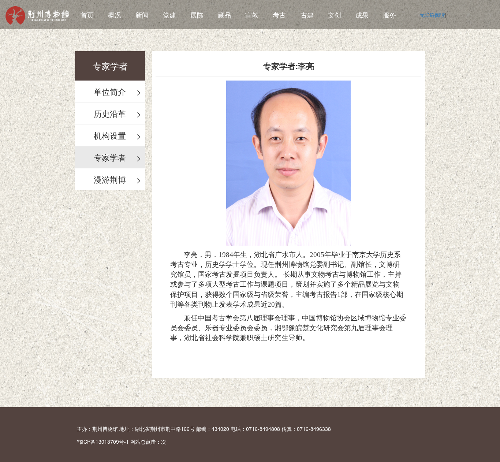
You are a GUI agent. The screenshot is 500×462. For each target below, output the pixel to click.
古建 (307, 14)
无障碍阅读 (432, 14)
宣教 (251, 14)
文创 (334, 14)
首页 (87, 14)
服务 (389, 14)
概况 (114, 14)
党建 (169, 14)
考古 (279, 14)
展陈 (197, 14)
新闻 (142, 14)
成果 (362, 14)
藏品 (224, 14)
